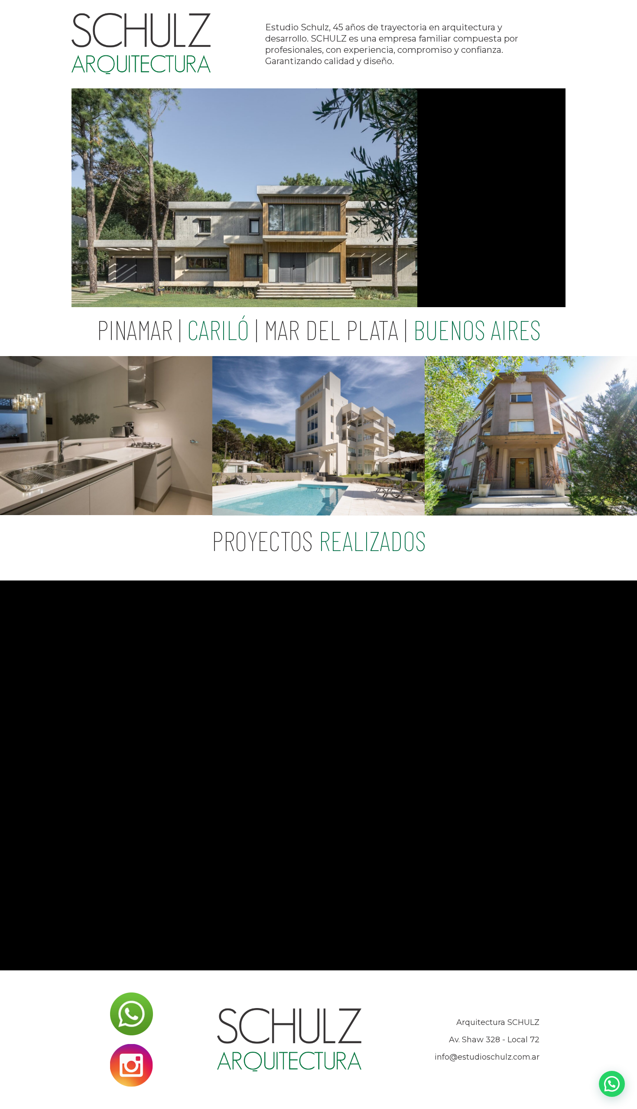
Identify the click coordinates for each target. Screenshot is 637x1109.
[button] (612, 1084)
